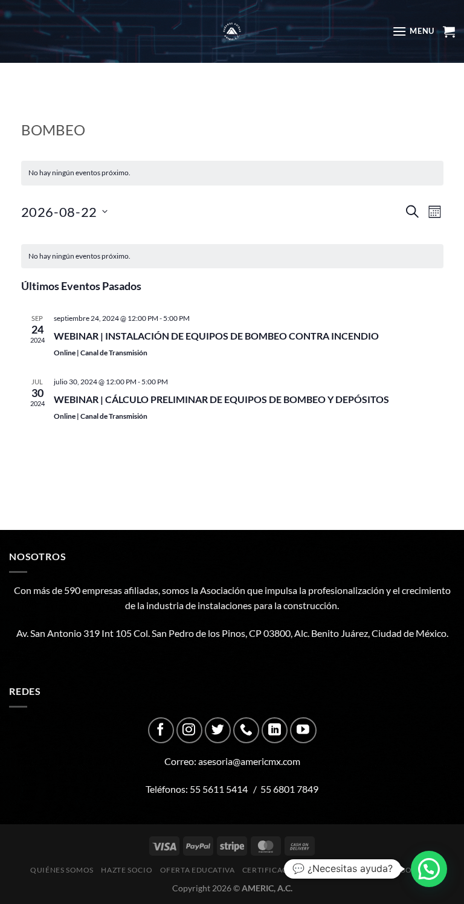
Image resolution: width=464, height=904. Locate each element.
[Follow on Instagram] (189, 730)
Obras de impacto (355, 869)
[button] (429, 869)
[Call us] (246, 730)
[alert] (232, 256)
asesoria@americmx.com (249, 761)
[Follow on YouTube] (303, 730)
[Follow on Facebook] (161, 730)
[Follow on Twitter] (218, 730)
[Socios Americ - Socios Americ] (232, 31)
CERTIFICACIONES (276, 869)
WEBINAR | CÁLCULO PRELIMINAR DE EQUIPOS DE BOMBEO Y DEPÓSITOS (221, 399)
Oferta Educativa (197, 869)
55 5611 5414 (219, 789)
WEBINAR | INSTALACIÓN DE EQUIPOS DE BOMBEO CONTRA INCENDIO (216, 335)
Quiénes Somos (62, 869)
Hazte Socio (126, 869)
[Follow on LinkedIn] (275, 730)
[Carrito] (449, 31)
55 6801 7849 (289, 789)
